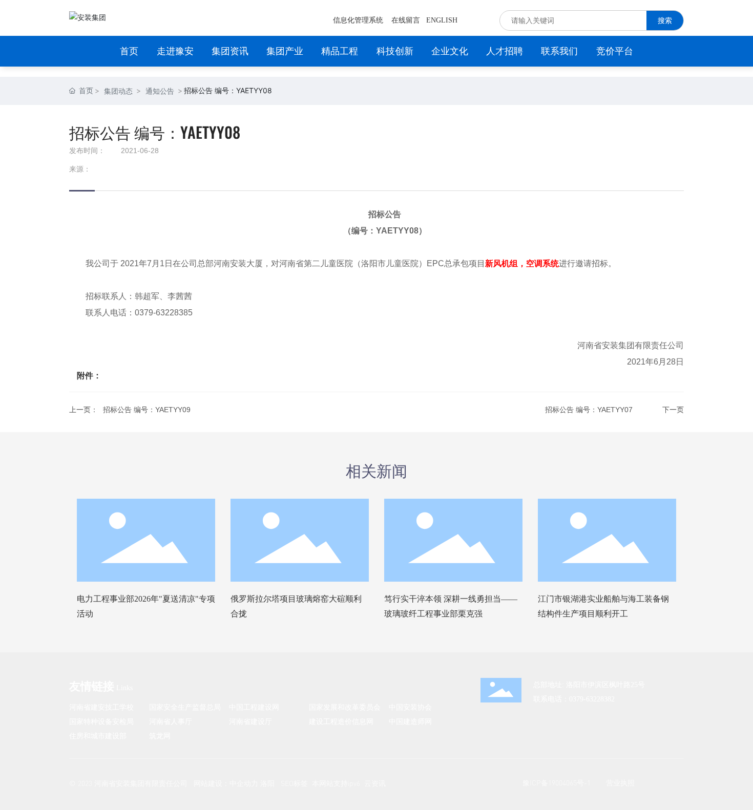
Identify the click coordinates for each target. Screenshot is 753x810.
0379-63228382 (592, 699)
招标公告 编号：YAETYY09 (147, 410)
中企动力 (243, 783)
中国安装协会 (410, 706)
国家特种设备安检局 (101, 721)
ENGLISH (441, 20)
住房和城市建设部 (98, 735)
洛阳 (267, 783)
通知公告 (159, 91)
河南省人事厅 (170, 721)
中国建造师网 (410, 721)
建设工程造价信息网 (341, 721)
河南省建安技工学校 (101, 706)
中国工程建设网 (254, 706)
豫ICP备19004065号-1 (556, 782)
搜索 (665, 20)
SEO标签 (294, 783)
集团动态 (118, 91)
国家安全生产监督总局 (185, 706)
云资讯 (375, 783)
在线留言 (405, 20)
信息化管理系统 (358, 20)
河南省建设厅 (250, 721)
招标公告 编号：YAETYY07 (589, 410)
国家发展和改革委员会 (345, 706)
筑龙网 (160, 735)
